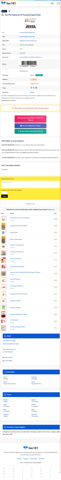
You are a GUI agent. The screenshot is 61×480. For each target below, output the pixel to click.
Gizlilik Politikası (34, 458)
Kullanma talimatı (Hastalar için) (27, 32)
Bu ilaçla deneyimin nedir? (7, 179)
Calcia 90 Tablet (14, 232)
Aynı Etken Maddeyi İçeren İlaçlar (11, 344)
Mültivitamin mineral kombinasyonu (28, 40)
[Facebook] (31, 88)
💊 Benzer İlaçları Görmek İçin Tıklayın (30, 131)
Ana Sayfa (19, 458)
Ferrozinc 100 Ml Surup (16, 258)
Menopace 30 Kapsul (15, 300)
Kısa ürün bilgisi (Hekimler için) (27, 36)
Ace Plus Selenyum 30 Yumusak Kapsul (19, 217)
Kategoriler (26, 458)
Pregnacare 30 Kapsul (15, 307)
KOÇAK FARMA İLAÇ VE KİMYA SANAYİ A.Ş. (31, 57)
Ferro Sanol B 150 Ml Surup (16, 252)
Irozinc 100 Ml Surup (15, 279)
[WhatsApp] (36, 88)
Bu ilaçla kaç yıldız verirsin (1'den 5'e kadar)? (11, 190)
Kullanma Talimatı (8, 357)
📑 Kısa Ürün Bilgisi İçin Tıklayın (30, 126)
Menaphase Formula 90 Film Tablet (18, 294)
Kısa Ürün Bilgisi (8, 360)
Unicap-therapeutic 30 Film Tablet (18, 314)
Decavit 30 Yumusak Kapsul (17, 245)
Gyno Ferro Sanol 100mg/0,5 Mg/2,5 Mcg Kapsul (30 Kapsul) (25, 272)
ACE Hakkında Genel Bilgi (9, 340)
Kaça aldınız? (39, 75)
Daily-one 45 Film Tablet (16, 239)
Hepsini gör (51, 209)
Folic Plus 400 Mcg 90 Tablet (17, 266)
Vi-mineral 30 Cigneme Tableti (17, 327)
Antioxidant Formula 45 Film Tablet (18, 225)
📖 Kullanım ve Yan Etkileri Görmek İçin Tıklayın (30, 119)
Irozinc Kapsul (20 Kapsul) (16, 286)
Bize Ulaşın (41, 458)
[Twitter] (34, 88)
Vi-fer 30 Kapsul (14, 320)
